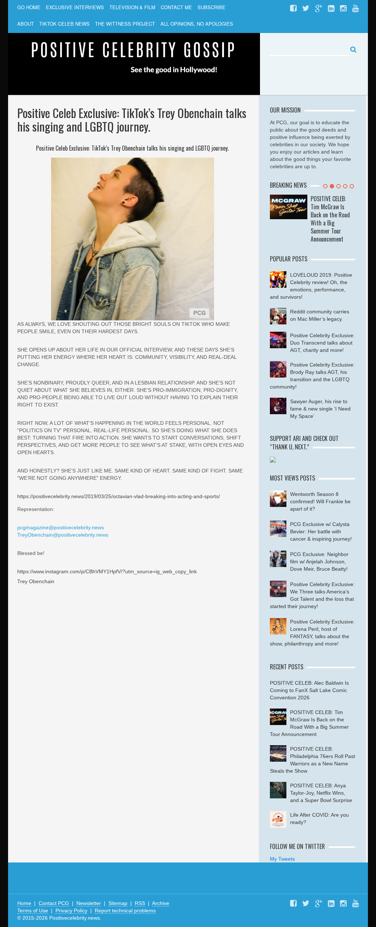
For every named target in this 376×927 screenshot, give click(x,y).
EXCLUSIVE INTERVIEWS (75, 7)
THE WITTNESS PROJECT (125, 23)
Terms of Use (32, 910)
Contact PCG (54, 903)
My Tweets (282, 859)
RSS (140, 903)
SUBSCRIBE (211, 7)
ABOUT (25, 23)
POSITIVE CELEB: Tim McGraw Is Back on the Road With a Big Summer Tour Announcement (330, 218)
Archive (160, 903)
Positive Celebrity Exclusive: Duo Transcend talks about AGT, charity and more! (322, 342)
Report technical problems (125, 910)
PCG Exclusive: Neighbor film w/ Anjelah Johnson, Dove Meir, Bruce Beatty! (319, 561)
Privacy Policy (71, 910)
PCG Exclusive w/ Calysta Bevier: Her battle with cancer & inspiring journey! (321, 531)
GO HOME (28, 7)
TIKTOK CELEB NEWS (64, 23)
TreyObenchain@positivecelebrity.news (62, 535)
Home (24, 903)
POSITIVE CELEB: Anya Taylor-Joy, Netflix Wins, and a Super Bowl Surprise (321, 793)
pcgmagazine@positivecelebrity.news (60, 527)
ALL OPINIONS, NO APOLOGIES (196, 23)
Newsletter (88, 903)
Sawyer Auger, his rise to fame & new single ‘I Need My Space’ (320, 408)
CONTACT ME (176, 7)
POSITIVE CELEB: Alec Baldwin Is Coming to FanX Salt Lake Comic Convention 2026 (309, 690)
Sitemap (117, 903)
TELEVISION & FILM (132, 7)
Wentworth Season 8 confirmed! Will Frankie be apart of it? (320, 501)
